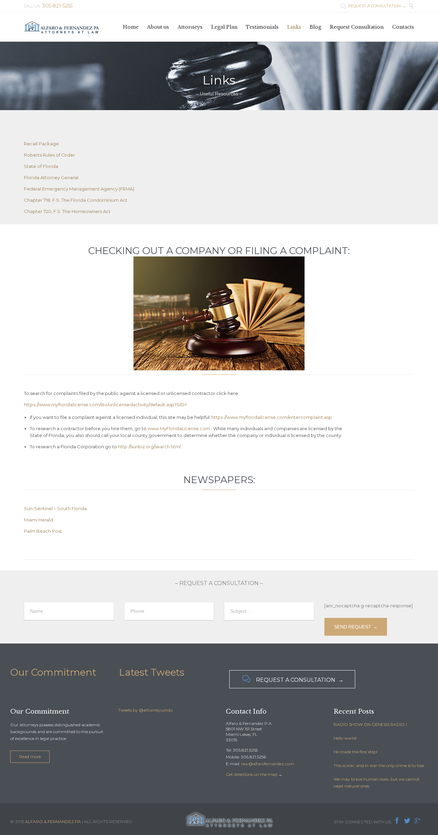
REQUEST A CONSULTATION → (372, 5)
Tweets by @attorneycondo (145, 710)
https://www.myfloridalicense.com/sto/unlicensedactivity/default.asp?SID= (105, 404)
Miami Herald (38, 519)
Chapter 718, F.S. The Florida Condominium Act (75, 200)
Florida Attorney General (51, 177)
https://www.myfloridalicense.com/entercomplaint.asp (271, 417)
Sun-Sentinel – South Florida (55, 508)
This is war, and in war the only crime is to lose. (379, 765)
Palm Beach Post (43, 531)
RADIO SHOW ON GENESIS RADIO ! (370, 724)
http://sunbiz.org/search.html (149, 446)
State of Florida (41, 166)
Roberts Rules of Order (49, 155)
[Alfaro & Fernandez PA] (61, 26)
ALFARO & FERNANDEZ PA (53, 821)
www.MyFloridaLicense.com (178, 428)
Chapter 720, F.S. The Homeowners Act (67, 211)
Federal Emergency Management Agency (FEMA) (79, 188)
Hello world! (345, 738)
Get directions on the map (251, 774)
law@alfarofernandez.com (267, 763)
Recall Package (41, 143)
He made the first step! (355, 751)
